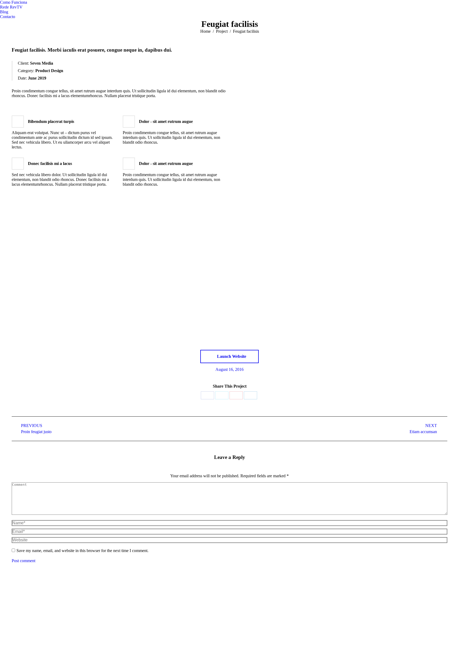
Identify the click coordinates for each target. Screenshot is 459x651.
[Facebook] (207, 395)
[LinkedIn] (250, 395)
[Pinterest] (236, 395)
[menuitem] (13, 2)
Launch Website (231, 356)
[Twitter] (221, 395)
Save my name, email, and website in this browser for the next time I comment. (82, 550)
